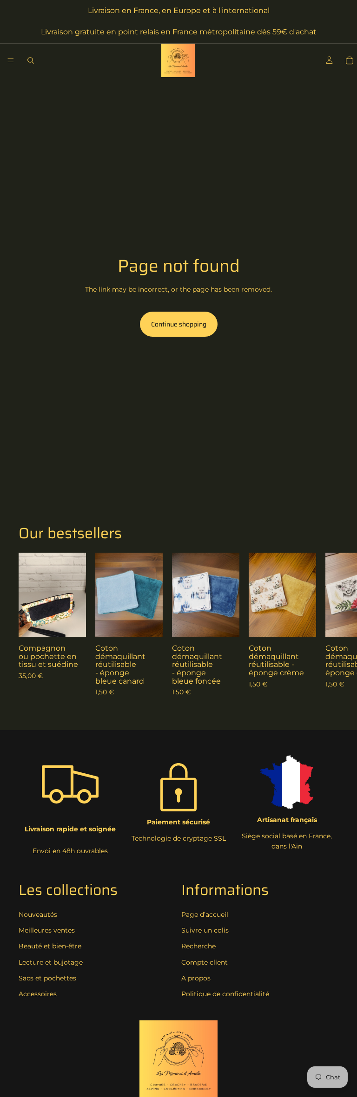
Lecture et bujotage (51, 962)
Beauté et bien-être (50, 946)
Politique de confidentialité (225, 994)
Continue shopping (178, 324)
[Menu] (10, 60)
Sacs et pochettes (47, 978)
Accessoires (38, 994)
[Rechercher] (30, 60)
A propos (196, 978)
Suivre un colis (205, 930)
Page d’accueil (204, 914)
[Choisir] (71, 622)
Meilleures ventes (47, 930)
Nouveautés (38, 914)
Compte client (204, 962)
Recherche (198, 946)
